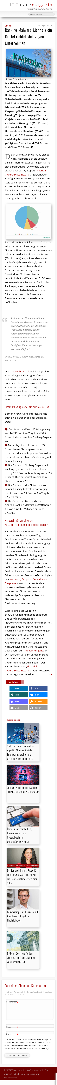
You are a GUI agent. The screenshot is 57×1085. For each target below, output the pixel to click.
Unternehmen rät (20, 371)
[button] (19, 688)
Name (12, 1027)
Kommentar (12, 1002)
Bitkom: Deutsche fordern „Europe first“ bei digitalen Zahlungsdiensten (21, 957)
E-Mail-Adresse (12, 1036)
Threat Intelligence (33, 650)
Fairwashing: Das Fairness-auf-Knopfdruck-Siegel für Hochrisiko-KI (23, 916)
